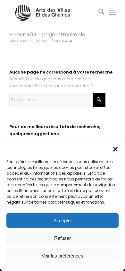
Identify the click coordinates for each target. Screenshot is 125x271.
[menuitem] (98, 13)
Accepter (62, 220)
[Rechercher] (98, 13)
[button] (115, 149)
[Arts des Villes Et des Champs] (51, 13)
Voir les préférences (62, 255)
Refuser (62, 238)
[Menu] (112, 13)
